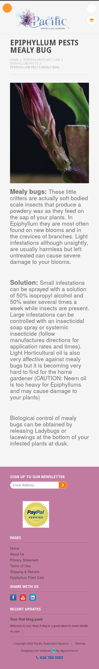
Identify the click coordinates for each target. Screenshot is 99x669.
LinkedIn (33, 597)
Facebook (13, 597)
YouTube (23, 597)
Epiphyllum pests (24, 63)
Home (14, 60)
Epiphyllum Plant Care (41, 60)
